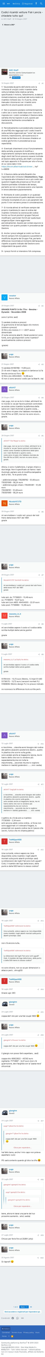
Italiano (7, 1329)
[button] (3, 4)
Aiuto (37, 1332)
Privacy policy (28, 1332)
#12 (42, 850)
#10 (42, 744)
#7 (43, 575)
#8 (43, 624)
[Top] (8, 1336)
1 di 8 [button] (16, 1307)
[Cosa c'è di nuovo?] (36, 3)
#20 (42, 1258)
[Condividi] (39, 83)
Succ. (23, 1307)
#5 (43, 436)
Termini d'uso (17, 1332)
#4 (43, 398)
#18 (42, 1180)
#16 (42, 1035)
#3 (43, 364)
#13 (42, 921)
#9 (43, 654)
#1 (43, 83)
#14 (42, 989)
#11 (42, 784)
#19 (42, 1235)
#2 (43, 306)
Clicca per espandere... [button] (23, 1148)
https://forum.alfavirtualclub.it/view (17, 166)
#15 (42, 1012)
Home (4, 1336)
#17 (42, 1121)
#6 (43, 512)
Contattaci (6, 1332)
